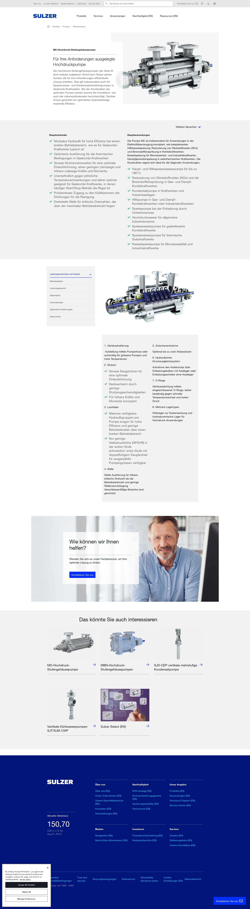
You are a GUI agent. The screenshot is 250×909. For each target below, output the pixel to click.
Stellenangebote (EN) (181, 840)
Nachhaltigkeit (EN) (143, 15)
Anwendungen (117, 15)
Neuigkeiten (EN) (104, 835)
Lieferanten (81, 3)
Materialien (55, 295)
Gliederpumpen (79, 26)
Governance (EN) (141, 808)
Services (98, 15)
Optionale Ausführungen (61, 309)
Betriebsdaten (56, 281)
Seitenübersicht (193, 879)
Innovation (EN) (103, 808)
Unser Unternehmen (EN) (108, 795)
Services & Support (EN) (182, 800)
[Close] (48, 868)
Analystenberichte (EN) (144, 840)
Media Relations (67, 3)
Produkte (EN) (177, 790)
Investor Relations (50, 3)
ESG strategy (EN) (142, 790)
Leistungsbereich (58, 288)
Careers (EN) (176, 835)
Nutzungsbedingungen (104, 879)
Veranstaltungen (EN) (106, 813)
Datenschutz (128, 879)
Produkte (81, 15)
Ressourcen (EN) (169, 15)
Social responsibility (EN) (145, 803)
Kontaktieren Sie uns (82, 574)
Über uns (37, 3)
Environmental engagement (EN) (146, 797)
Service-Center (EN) (180, 805)
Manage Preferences (27, 899)
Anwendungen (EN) (180, 795)
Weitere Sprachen (187, 126)
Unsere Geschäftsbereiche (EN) (109, 802)
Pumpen (66, 26)
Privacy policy (25, 879)
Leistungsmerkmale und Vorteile (65, 274)
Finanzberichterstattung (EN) (147, 835)
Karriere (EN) (94, 3)
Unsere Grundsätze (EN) (182, 845)
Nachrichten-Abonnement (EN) (111, 840)
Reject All (26, 892)
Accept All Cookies (26, 885)
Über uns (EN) (102, 790)
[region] (26, 885)
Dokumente (55, 316)
